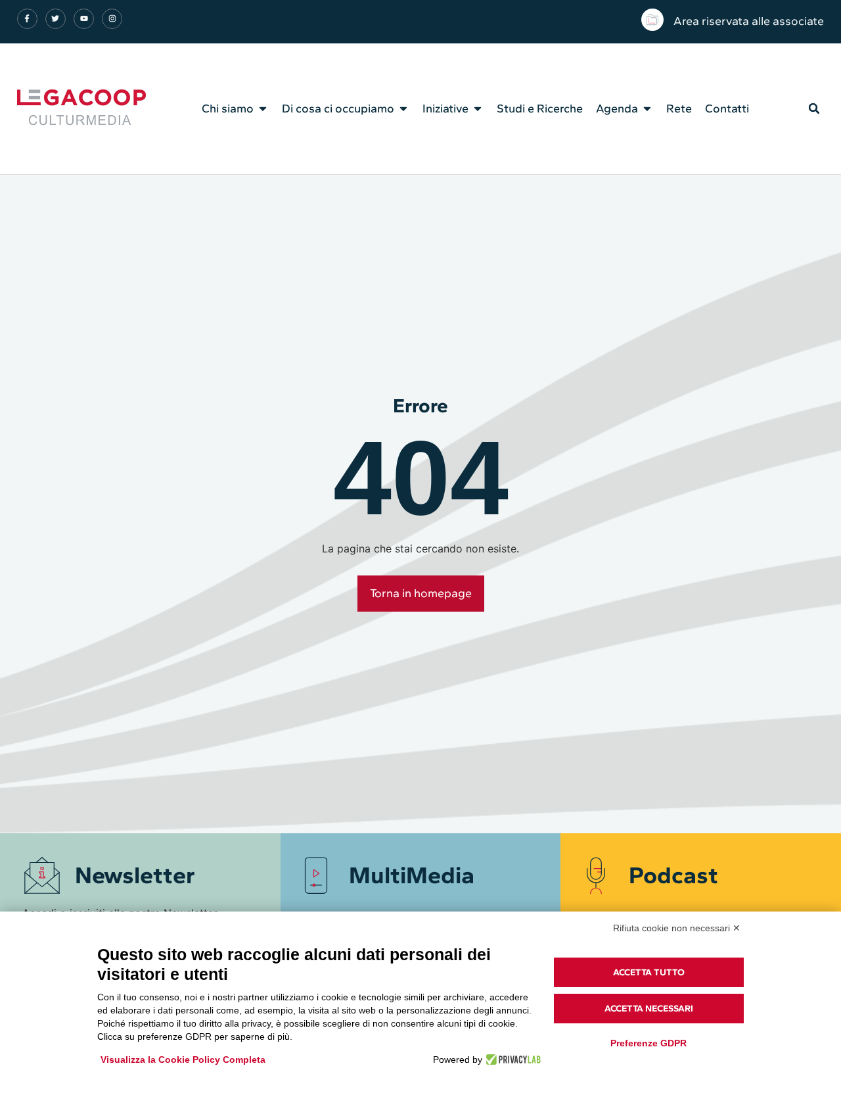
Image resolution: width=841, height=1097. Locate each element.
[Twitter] (55, 19)
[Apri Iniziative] (478, 108)
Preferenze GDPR (648, 1043)
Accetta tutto (649, 972)
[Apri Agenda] (647, 108)
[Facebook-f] (27, 19)
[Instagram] (112, 19)
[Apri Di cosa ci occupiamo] (403, 108)
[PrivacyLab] (511, 1059)
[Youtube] (84, 19)
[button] (814, 108)
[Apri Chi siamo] (263, 108)
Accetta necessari (648, 1008)
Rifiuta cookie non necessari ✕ (676, 928)
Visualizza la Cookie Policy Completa (183, 1059)
